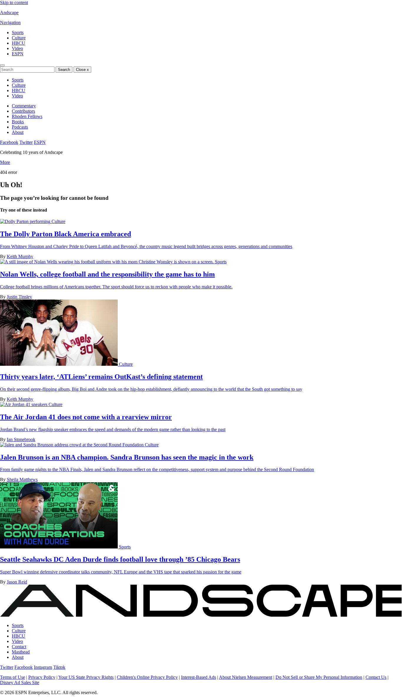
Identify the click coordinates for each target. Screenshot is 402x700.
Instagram (43, 667)
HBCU (18, 43)
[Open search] (2, 65)
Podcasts (20, 126)
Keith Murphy (20, 256)
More (5, 162)
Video (17, 48)
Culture (19, 37)
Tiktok (59, 667)
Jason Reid (17, 581)
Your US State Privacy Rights (86, 677)
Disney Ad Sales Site (19, 682)
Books (18, 121)
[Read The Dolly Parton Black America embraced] (26, 221)
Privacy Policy (41, 677)
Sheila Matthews (22, 479)
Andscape (9, 12)
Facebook (9, 142)
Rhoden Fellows (27, 116)
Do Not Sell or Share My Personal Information (318, 677)
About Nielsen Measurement (245, 677)
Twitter (26, 142)
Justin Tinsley (19, 296)
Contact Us (376, 677)
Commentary (24, 105)
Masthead (21, 651)
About (18, 132)
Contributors (23, 111)
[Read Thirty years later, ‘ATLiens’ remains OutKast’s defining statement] (59, 364)
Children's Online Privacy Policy (147, 677)
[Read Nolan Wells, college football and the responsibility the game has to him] (107, 261)
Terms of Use (12, 677)
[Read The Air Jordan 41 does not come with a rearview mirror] (24, 404)
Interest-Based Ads (198, 677)
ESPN (18, 53)
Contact (19, 646)
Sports (18, 32)
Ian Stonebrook (21, 439)
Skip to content (14, 2)
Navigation (10, 22)
